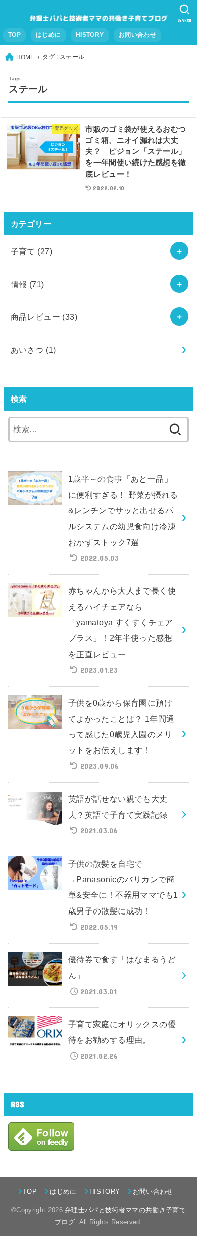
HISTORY (90, 35)
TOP (14, 35)
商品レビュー (44, 316)
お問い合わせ (137, 35)
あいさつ (33, 349)
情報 (27, 284)
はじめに (48, 35)
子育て (32, 251)
